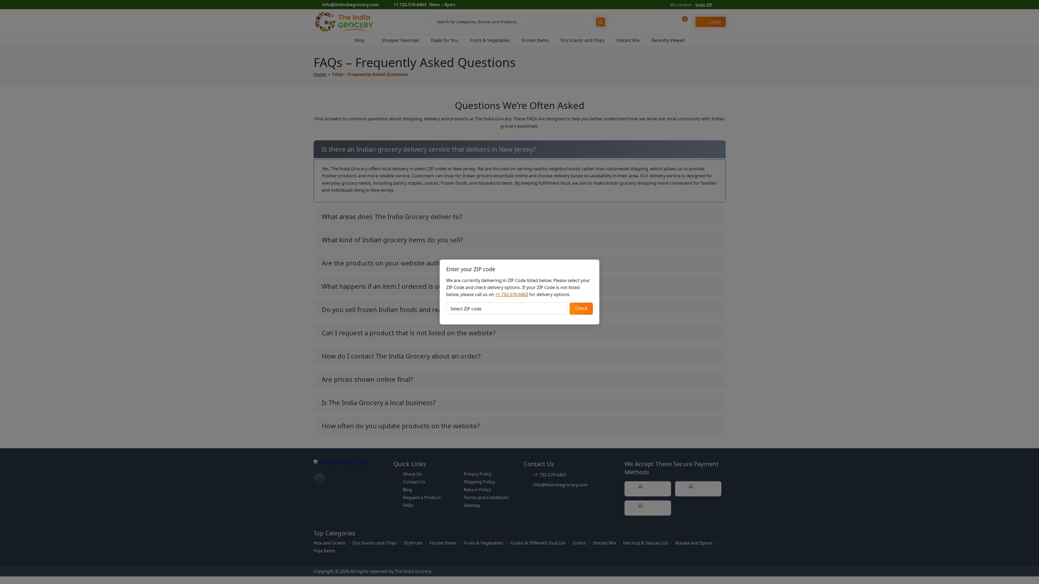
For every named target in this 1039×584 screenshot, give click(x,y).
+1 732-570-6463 (511, 294)
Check (581, 308)
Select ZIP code (466, 309)
